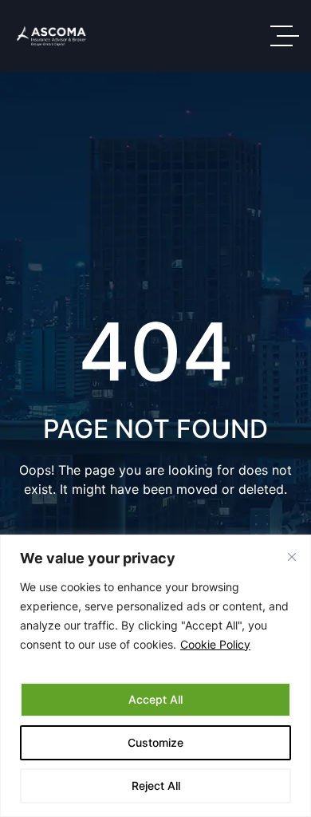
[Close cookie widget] (291, 556)
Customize (155, 742)
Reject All (156, 785)
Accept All (155, 699)
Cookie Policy (215, 644)
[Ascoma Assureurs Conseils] (51, 36)
